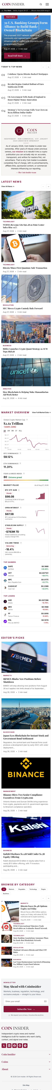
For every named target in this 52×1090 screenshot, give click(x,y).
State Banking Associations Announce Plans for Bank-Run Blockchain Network (30, 939)
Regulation (21, 889)
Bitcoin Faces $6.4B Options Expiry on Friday (34, 907)
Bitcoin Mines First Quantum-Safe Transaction (25, 268)
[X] (4, 1045)
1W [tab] (8, 431)
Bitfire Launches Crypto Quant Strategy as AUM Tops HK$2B (25, 350)
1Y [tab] (16, 431)
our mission (17, 151)
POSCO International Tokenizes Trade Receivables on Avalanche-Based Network (30, 927)
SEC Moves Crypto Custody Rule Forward (23, 308)
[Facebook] (14, 1045)
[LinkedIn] (9, 1045)
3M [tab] (12, 431)
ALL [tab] (20, 431)
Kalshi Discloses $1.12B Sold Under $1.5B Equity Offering (24, 855)
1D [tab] (5, 431)
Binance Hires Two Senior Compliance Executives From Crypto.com (22, 796)
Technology (33, 889)
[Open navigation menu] (47, 4)
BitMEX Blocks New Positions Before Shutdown (22, 680)
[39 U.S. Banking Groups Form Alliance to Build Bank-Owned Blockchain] (26, 38)
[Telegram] (25, 1045)
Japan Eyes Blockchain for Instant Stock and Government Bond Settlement (26, 737)
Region (43, 889)
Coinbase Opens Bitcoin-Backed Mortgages (28, 74)
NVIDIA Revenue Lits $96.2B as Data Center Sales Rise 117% (23, 226)
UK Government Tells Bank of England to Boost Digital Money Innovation (26, 98)
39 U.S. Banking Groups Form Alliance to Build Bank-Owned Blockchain (26, 26)
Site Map (26, 1085)
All (4, 889)
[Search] (40, 4)
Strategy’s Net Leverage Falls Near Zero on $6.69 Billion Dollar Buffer (27, 111)
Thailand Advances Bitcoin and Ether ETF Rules (30, 951)
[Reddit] (20, 1045)
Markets (11, 889)
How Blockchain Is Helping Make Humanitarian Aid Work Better (25, 393)
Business (6, 893)
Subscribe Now (26, 1009)
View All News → (7, 186)
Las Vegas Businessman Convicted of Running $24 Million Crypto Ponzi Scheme (31, 963)
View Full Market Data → (41, 412)
